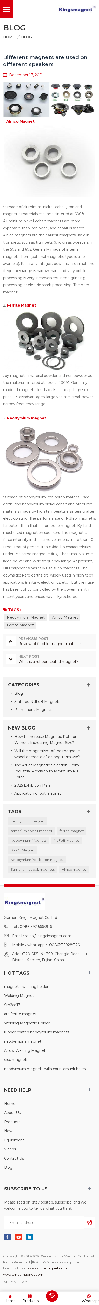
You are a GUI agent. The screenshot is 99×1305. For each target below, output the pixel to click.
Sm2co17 (12, 1005)
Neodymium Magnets (28, 840)
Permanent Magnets (33, 709)
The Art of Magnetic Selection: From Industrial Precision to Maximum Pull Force (46, 771)
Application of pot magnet (37, 793)
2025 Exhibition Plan (32, 785)
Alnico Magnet (65, 617)
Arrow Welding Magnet (24, 1050)
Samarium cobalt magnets (33, 869)
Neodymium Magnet (26, 617)
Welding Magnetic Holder (27, 1023)
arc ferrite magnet (20, 1014)
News (9, 1131)
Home (9, 37)
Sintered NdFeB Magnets (37, 701)
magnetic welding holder (26, 986)
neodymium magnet (28, 821)
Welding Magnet (19, 995)
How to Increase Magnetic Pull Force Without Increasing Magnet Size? (47, 739)
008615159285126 (64, 945)
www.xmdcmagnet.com (23, 1274)
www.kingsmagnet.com (47, 1268)
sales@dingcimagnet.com (48, 936)
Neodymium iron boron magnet (37, 860)
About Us (12, 1112)
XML (25, 1282)
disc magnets (16, 1059)
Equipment (14, 1140)
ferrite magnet (72, 831)
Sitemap (11, 1282)
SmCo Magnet (23, 850)
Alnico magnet (74, 869)
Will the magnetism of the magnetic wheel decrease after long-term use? (47, 754)
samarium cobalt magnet (31, 831)
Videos (10, 1149)
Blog (26, 37)
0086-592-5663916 (36, 926)
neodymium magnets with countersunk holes (45, 1068)
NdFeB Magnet (66, 840)
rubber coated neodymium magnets (36, 1032)
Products (12, 1122)
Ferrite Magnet (20, 625)
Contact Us (14, 1158)
